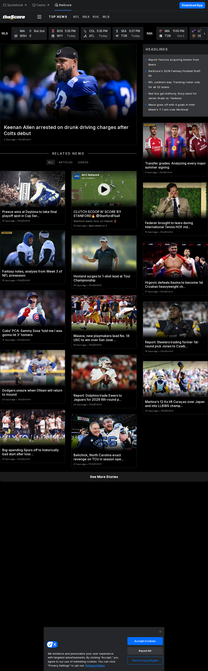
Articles (66, 162)
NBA (86, 16)
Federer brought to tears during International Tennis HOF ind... (169, 225)
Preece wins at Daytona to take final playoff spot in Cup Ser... (29, 214)
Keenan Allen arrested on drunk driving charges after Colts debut (66, 130)
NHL (96, 16)
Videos (83, 162)
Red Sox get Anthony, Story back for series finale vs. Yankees (172, 96)
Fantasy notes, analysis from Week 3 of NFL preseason (32, 273)
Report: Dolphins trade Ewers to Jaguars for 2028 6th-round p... (98, 397)
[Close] (160, 631)
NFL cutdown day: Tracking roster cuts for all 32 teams (174, 85)
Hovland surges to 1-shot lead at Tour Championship (102, 278)
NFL (76, 16)
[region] (104, 649)
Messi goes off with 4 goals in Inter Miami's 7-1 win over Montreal (171, 107)
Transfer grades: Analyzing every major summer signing (175, 165)
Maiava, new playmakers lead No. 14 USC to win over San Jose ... (101, 338)
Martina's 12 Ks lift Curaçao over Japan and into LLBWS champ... (175, 404)
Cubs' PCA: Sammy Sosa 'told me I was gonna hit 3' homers (32, 333)
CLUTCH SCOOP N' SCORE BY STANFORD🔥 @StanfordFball (97, 214)
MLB (106, 16)
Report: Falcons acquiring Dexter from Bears (173, 62)
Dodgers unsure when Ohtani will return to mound (32, 392)
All (50, 162)
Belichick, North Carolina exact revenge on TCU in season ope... (99, 457)
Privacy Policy (95, 665)
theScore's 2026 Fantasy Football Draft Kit (174, 73)
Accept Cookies (145, 641)
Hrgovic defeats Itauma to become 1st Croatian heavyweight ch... (174, 284)
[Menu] (39, 17)
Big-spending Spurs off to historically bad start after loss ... (30, 452)
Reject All (145, 650)
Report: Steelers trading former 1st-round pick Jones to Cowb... (172, 344)
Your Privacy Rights (145, 660)
